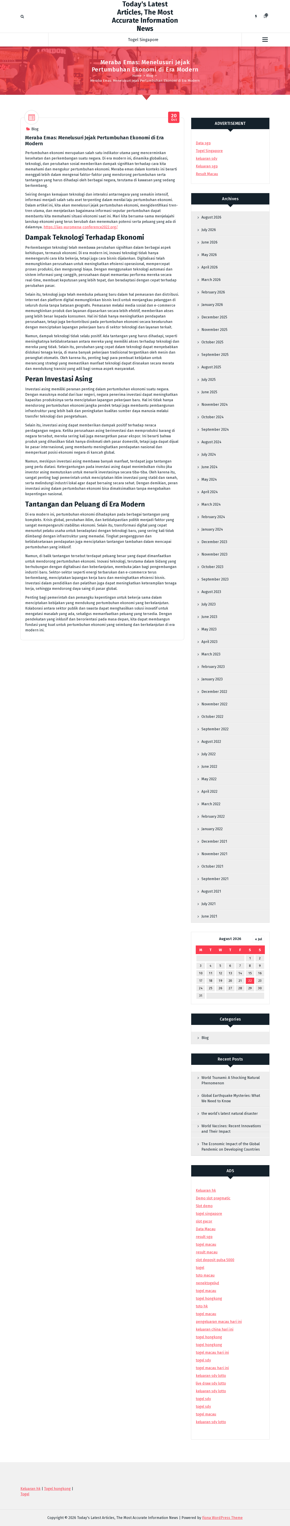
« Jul (258, 939)
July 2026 (208, 230)
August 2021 (211, 891)
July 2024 (208, 454)
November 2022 (214, 704)
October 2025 (212, 342)
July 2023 (208, 604)
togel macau (206, 1414)
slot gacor (204, 1221)
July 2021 (208, 904)
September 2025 (215, 354)
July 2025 (208, 379)
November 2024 (214, 404)
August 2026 (211, 217)
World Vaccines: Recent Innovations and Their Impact (231, 1129)
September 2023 (215, 579)
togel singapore (209, 1213)
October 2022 (212, 716)
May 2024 (209, 479)
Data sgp (203, 143)
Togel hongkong (57, 1489)
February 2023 (213, 667)
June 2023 (209, 617)
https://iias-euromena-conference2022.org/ (81, 227)
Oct (174, 117)
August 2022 (211, 741)
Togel (24, 1494)
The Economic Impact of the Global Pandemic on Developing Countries (230, 1147)
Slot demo (204, 1206)
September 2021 (214, 879)
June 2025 (209, 392)
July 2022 (208, 754)
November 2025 (214, 329)
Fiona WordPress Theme (222, 1518)
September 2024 (215, 429)
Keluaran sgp (207, 166)
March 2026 (211, 280)
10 (201, 973)
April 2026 (209, 267)
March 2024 (211, 504)
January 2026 (212, 305)
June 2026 (209, 242)
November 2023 (214, 554)
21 (240, 981)
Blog (149, 76)
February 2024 (213, 517)
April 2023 (209, 642)
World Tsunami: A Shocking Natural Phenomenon (230, 1080)
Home (137, 76)
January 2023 (212, 679)
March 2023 (210, 654)
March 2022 (210, 804)
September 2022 (215, 729)
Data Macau (205, 1229)
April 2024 (209, 492)
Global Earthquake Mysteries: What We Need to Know (230, 1098)
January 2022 (212, 829)
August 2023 (211, 592)
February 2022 (213, 816)
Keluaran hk (206, 1190)
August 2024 (211, 442)
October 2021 (212, 866)
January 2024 (212, 529)
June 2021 (209, 916)
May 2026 (209, 255)
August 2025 (211, 367)
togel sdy (203, 1399)
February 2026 (213, 292)
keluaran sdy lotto (211, 1422)
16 (260, 973)
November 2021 (214, 854)
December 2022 (214, 691)
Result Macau (207, 174)
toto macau (205, 1275)
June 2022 (209, 766)
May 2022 (209, 779)
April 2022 (209, 791)
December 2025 (214, 317)
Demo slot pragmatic (213, 1198)
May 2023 (209, 629)
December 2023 (214, 542)
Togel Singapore (143, 39)
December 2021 (214, 841)
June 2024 (209, 467)
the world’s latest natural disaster (229, 1113)
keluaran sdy (206, 158)
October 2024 (212, 417)
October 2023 (212, 567)
